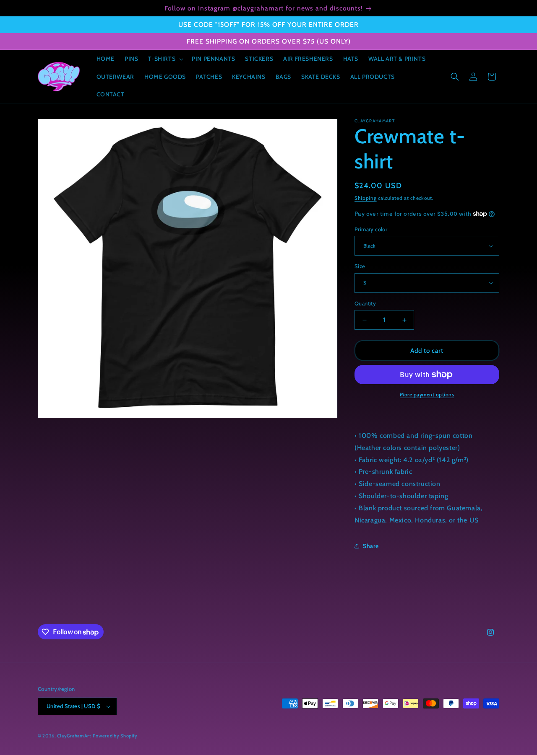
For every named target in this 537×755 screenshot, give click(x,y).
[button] (165, 58)
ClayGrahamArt (74, 736)
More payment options (427, 394)
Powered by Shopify (115, 736)
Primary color (371, 229)
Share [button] (371, 546)
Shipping (366, 198)
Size (360, 266)
